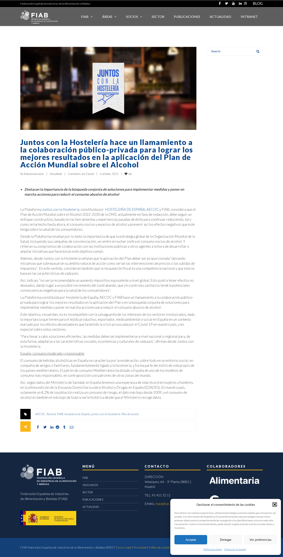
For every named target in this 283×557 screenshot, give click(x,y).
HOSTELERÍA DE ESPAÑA (125, 209)
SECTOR (158, 16)
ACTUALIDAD (220, 16)
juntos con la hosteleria (105, 414)
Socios (132, 16)
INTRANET (249, 16)
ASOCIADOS (90, 485)
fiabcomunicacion (34, 174)
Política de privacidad (235, 549)
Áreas (107, 16)
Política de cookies (212, 549)
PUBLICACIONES (92, 499)
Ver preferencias (260, 539)
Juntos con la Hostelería (60, 209)
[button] (275, 504)
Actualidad (56, 174)
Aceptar (191, 539)
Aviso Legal (124, 547)
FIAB (84, 16)
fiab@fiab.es (164, 504)
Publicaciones (187, 16)
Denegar (225, 539)
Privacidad (140, 547)
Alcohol (51, 414)
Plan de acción (130, 414)
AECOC (152, 209)
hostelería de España (77, 414)
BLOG (258, 3)
